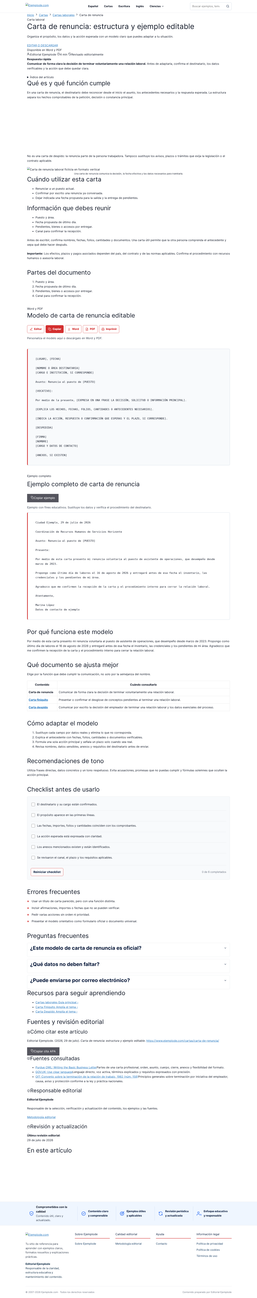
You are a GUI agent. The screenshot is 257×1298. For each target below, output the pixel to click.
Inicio (30, 15)
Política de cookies (208, 1249)
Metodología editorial (41, 1117)
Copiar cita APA (45, 1051)
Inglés (140, 6)
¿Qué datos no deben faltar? (64, 964)
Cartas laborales (63, 15)
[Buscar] (227, 6)
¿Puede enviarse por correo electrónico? (80, 980)
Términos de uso (207, 1256)
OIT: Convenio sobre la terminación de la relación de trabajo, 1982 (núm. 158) (86, 1076)
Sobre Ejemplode (85, 1243)
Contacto (161, 1243)
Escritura (124, 6)
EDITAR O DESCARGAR (42, 45)
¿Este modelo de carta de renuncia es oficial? (85, 948)
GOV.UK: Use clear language (54, 1072)
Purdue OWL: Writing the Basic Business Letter (66, 1067)
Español (93, 6)
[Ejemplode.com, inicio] (44, 6)
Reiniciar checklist (47, 872)
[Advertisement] (56, 128)
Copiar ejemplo (44, 498)
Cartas (108, 6)
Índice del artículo (42, 77)
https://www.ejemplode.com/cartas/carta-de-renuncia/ (182, 1040)
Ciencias (155, 6)
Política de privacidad (210, 1243)
